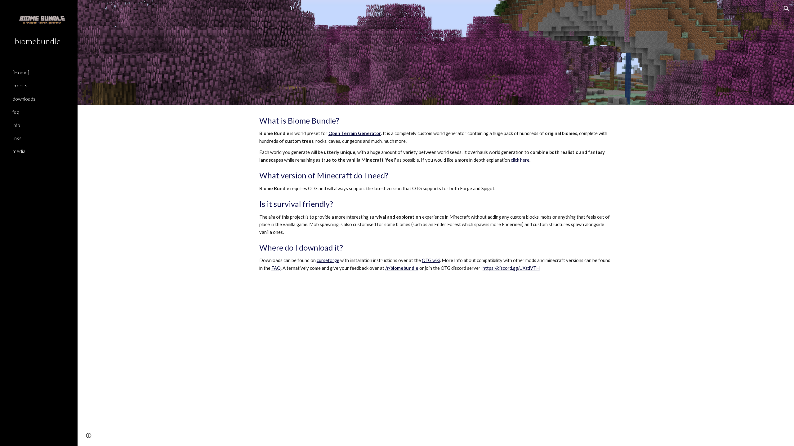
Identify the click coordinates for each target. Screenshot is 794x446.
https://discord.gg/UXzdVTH (511, 268)
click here (520, 160)
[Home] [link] (20, 72)
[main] (436, 199)
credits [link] (19, 85)
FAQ (276, 268)
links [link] (16, 138)
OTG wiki (431, 260)
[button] (786, 8)
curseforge (328, 260)
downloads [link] (23, 99)
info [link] (16, 125)
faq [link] (15, 112)
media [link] (18, 151)
